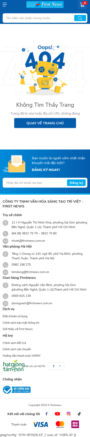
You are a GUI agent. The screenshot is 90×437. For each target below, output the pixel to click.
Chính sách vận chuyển (17, 349)
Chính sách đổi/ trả (14, 343)
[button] (56, 366)
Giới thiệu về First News (18, 329)
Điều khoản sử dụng (15, 316)
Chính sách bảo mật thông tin (21, 323)
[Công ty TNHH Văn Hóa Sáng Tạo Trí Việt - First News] (45, 4)
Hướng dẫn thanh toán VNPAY (22, 356)
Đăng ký (76, 182)
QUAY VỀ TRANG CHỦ (45, 123)
